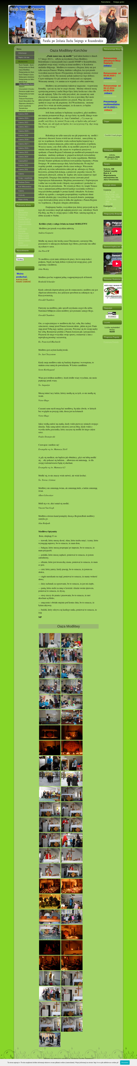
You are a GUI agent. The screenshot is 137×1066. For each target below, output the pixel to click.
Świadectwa (23, 108)
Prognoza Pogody (111, 342)
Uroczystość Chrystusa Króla (26, 89)
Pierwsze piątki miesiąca (26, 91)
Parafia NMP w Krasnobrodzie (24, 220)
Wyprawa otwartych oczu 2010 (26, 103)
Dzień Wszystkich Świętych (26, 101)
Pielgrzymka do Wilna (26, 79)
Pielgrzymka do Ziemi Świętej (26, 72)
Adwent (21, 87)
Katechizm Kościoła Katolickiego (23, 231)
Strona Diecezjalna (23, 211)
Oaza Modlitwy (24, 70)
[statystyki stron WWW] (112, 314)
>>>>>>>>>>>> (110, 69)
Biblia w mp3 (23, 236)
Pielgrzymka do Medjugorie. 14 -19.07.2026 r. (26, 67)
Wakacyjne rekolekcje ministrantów (26, 77)
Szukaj (20, 259)
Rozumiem (124, 1062)
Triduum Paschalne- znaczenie (26, 99)
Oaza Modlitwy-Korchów (26, 84)
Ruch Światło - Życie (26, 65)
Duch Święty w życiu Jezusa (26, 75)
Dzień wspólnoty (25, 106)
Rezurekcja (23, 96)
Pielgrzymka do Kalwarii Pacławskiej (26, 94)
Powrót (41, 1050)
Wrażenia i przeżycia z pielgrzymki (26, 111)
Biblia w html (23, 238)
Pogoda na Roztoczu (22, 216)
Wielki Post (23, 82)
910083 (112, 316)
